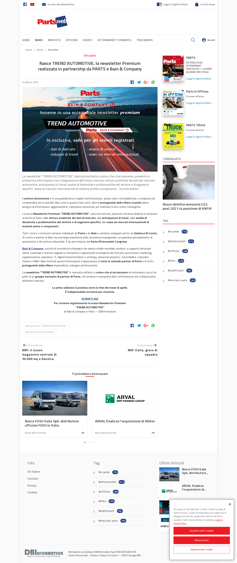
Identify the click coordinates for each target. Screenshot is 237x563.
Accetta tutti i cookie (201, 530)
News (40, 49)
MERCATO (54, 40)
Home (26, 40)
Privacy (31, 485)
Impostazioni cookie (202, 549)
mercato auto (182, 280)
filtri (176, 261)
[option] (55, 409)
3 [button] (91, 442)
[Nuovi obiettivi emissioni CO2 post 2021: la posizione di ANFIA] (189, 182)
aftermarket (181, 241)
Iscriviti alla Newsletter (61, 4)
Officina (72, 40)
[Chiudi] (230, 504)
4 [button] (95, 442)
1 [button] (84, 442)
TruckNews (145, 40)
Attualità (53, 49)
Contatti (32, 478)
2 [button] (88, 442)
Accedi (211, 40)
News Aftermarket (35, 433)
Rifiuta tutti (202, 540)
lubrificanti (180, 270)
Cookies (32, 492)
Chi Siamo (33, 471)
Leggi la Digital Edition (175, 4)
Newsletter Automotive (40, 332)
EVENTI (87, 40)
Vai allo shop (207, 4)
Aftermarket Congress (114, 40)
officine (178, 251)
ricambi (178, 231)
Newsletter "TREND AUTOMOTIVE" (46, 326)
